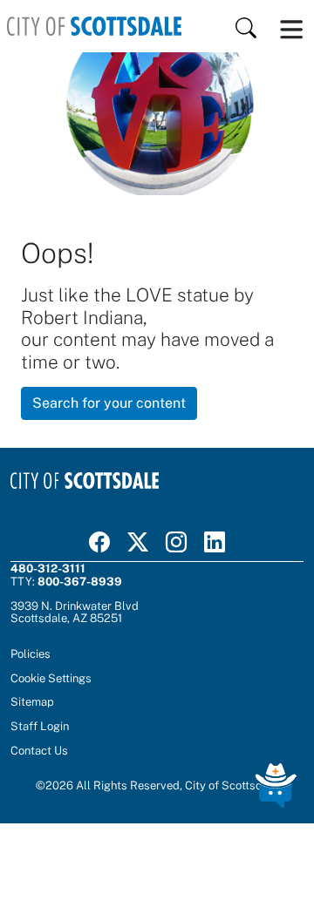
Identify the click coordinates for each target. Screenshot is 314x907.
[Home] (94, 26)
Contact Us (39, 750)
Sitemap (32, 701)
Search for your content (109, 403)
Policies (30, 653)
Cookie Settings (51, 678)
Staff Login (39, 726)
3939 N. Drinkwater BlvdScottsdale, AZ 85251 (74, 612)
